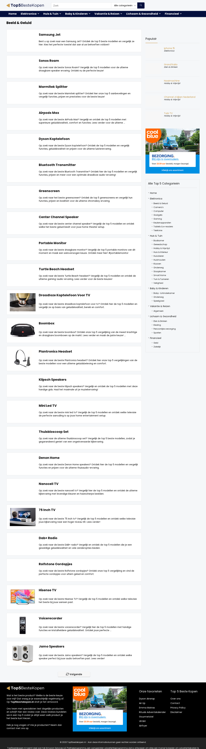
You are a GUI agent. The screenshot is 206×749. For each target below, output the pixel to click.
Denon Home (49, 458)
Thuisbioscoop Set (54, 432)
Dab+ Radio (48, 538)
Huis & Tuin (50, 14)
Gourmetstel (146, 716)
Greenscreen (49, 191)
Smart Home (160, 275)
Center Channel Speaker (59, 217)
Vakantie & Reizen (106, 14)
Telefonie (158, 230)
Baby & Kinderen (76, 14)
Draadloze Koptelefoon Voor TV (64, 295)
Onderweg (159, 267)
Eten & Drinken (171, 67)
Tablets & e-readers (163, 226)
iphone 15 (169, 48)
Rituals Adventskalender (152, 712)
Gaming (158, 218)
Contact (175, 703)
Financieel (172, 14)
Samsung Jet (50, 34)
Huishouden (159, 259)
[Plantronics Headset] (23, 351)
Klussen (157, 263)
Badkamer (159, 240)
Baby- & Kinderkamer (164, 293)
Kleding (157, 325)
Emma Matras (147, 707)
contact (11, 728)
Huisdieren (159, 256)
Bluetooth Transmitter (57, 165)
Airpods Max (49, 113)
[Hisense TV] (23, 590)
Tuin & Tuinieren (161, 279)
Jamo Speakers (51, 646)
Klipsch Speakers (52, 379)
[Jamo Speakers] (23, 646)
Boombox (46, 323)
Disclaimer (176, 712)
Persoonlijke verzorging (165, 328)
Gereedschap (160, 244)
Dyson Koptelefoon (54, 139)
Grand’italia (170, 64)
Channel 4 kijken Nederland (179, 97)
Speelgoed (159, 300)
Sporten (157, 332)
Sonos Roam (49, 61)
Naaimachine (172, 80)
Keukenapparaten (162, 222)
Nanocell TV (48, 484)
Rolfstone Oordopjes (55, 564)
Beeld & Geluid (161, 203)
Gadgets (158, 215)
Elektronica (29, 14)
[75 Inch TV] (23, 509)
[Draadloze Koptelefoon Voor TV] (23, 295)
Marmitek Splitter (53, 87)
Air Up (142, 703)
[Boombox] (23, 323)
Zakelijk (157, 346)
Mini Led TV (48, 406)
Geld (156, 342)
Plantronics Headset (55, 351)
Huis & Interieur (161, 252)
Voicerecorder (50, 618)
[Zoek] (141, 5)
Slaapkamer (160, 271)
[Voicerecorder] (23, 618)
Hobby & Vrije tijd (172, 83)
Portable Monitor (52, 243)
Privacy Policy (178, 707)
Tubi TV (168, 113)
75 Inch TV (47, 510)
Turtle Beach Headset (56, 269)
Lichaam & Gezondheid (142, 14)
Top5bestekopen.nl (22, 701)
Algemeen (159, 311)
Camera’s (159, 207)
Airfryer (143, 725)
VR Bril (142, 721)
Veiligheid (158, 283)
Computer (159, 211)
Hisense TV (47, 590)
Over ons (175, 698)
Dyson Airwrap (147, 698)
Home (13, 14)
